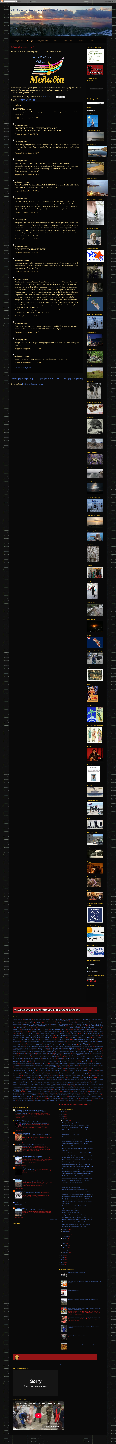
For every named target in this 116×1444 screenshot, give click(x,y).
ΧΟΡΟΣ (29, 1098)
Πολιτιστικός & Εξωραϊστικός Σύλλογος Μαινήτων (29, 1144)
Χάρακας (94, 1096)
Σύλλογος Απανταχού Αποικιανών (53, 1079)
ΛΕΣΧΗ (78, 1055)
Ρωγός (73, 1075)
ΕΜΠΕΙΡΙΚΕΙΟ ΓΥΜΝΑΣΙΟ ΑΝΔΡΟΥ (29, 1039)
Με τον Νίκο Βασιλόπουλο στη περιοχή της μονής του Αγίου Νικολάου (84, 1326)
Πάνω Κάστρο (80, 1068)
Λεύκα (33, 1056)
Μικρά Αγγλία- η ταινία (71, 1058)
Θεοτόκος (94, 1044)
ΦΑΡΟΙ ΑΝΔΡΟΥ (94, 1093)
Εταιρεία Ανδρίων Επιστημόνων (51, 1043)
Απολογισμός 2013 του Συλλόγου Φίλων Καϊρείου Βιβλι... (77, 1153)
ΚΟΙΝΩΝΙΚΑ (91, 1051)
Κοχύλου (50, 1053)
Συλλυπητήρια (19, 1204)
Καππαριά (43, 1050)
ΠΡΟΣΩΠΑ (16, 1075)
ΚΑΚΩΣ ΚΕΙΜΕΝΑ (69, 1048)
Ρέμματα (62, 1075)
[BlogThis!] (59, 97)
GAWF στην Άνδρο (29, 1100)
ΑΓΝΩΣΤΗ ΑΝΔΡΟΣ (62, 1021)
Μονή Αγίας (46, 1060)
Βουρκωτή (81, 1029)
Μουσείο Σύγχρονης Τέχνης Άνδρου (69, 1062)
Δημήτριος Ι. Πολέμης (64, 1033)
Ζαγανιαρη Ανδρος (20, 1168)
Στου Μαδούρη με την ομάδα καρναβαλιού (73, 1157)
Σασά (82, 1075)
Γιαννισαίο (64, 1031)
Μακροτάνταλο (17, 1058)
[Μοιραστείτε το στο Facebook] (62, 97)
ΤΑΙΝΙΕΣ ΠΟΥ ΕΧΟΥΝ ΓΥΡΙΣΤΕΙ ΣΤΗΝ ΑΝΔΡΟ (37, 1091)
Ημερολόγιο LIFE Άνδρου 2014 (70, 1134)
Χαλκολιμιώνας (86, 1096)
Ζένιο (15, 1044)
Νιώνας (76, 1065)
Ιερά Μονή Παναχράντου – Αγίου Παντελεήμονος (29, 1110)
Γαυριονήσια (34, 1031)
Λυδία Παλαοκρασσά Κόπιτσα (86, 1056)
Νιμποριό (71, 1065)
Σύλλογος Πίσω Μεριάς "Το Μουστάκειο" (80, 1084)
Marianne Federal (82, 1100)
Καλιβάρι (97, 1048)
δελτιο (16, 1033)
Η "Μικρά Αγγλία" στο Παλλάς (70, 1212)
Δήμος (84, 1033)
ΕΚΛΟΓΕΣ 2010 (97, 1037)
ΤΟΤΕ (98, 1091)
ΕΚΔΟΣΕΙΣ (61, 1037)
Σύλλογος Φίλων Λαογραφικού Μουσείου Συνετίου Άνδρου (88, 1086)
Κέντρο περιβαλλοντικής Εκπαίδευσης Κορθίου (41, 1051)
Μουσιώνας (22, 1063)
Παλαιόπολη (91, 1067)
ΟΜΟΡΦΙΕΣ (30, 100)
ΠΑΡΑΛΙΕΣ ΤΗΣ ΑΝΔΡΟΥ (20, 1070)
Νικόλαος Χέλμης (39, 1065)
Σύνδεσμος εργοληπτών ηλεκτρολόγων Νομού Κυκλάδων (51, 1087)
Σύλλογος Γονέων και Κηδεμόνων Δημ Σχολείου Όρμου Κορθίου (77, 1079)
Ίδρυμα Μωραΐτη (19, 1048)
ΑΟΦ (70, 1026)
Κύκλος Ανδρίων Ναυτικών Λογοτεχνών (81, 1053)
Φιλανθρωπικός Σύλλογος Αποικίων (34, 1094)
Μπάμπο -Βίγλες (29, 1063)
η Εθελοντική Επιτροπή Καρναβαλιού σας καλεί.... (75, 1127)
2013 (62, 1119)
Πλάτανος (22, 1073)
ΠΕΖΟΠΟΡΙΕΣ (70, 1070)
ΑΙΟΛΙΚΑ (39, 1022)
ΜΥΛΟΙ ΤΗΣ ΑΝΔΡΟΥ (61, 1063)
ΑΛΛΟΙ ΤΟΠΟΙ (81, 1022)
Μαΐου (64, 1243)
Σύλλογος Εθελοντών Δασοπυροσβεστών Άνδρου (28, 1156)
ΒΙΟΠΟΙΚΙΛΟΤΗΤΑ (55, 1029)
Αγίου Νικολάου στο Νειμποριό (70, 1210)
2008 (62, 1264)
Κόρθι (15, 1053)
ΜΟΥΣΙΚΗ (84, 1062)
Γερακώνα (40, 1031)
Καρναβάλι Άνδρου (55, 1050)
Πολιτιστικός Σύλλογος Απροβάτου (56, 1073)
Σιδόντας (92, 1075)
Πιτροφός (85, 1072)
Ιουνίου (65, 1241)
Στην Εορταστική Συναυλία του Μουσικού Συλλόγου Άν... (77, 1159)
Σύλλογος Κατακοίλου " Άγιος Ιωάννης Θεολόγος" (78, 1081)
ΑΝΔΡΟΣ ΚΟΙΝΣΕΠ (96, 1024)
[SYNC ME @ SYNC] (92, 971)
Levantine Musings (20, 1208)
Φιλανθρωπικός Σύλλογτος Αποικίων (78, 1094)
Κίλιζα (56, 1051)
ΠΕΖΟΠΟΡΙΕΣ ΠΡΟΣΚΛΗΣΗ (82, 1070)
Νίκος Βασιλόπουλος (63, 1065)
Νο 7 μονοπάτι (95, 1065)
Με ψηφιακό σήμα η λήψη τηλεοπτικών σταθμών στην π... (77, 1173)
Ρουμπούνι (68, 1075)
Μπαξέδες (37, 1063)
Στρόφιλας (69, 1077)
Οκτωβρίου (66, 1231)
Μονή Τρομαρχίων (98, 1060)
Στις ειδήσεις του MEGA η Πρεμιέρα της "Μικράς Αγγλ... (77, 1217)
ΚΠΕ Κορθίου (58, 1053)
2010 (62, 1260)
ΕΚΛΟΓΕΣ (87, 1037)
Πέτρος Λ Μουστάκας (62, 1072)
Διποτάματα (74, 1035)
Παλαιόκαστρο (83, 1067)
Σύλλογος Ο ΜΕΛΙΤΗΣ (62, 1084)
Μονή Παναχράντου (85, 1060)
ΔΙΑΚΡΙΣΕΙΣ (28, 1035)
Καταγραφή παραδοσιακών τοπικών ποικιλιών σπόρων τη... (78, 1219)
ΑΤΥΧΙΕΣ (16, 1029)
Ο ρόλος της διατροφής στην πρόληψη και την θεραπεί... (77, 1201)
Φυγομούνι (49, 1096)
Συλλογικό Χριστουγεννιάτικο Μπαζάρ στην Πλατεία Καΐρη (78, 1185)
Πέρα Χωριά (94, 1070)
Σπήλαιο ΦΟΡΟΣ (26, 1077)
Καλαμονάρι (89, 1048)
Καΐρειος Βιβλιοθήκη (44, 1048)
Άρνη (34, 1028)
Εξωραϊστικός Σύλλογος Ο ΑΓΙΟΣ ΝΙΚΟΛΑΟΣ (32, 1041)
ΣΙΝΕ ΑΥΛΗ (100, 1075)
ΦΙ (23, 1094)
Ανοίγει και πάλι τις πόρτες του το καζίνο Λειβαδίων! (76, 1139)
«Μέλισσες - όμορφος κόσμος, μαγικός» (72, 1182)
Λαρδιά (50, 1055)
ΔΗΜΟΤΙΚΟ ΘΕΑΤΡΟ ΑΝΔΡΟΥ (95, 1033)
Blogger (60, 1364)
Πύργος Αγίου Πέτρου (33, 1075)
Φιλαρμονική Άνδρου (95, 1094)
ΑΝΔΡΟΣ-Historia (20, 1191)
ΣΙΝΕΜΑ (17, 1077)
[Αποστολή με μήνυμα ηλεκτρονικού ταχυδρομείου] (57, 97)
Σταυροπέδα (35, 1077)
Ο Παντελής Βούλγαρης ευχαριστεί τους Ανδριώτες (76, 1224)
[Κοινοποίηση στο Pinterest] (64, 97)
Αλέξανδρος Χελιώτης (66, 1022)
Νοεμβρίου (66, 1229)
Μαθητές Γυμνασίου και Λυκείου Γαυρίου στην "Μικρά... (77, 1176)
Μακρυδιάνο (27, 1058)
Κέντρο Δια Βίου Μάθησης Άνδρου (20, 1051)
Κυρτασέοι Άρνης (22, 1055)
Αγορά (73, 1021)
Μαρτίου (65, 1248)
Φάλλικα (52, 1093)
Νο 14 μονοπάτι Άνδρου (85, 1065)
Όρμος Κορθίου (74, 1067)
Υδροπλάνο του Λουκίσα (32, 1093)
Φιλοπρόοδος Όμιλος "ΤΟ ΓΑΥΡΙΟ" (22, 1096)
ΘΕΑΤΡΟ (73, 1045)
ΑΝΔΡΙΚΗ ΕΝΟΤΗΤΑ (55, 1024)
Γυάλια (101, 1031)
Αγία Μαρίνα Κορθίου (44, 1019)
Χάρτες (99, 1096)
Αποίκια (82, 1026)
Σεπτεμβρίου (66, 1234)
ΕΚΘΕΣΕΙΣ (72, 1037)
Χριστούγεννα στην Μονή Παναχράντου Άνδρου (75, 1143)
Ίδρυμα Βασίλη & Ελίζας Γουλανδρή (55, 1046)
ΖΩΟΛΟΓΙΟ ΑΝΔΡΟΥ (28, 1044)
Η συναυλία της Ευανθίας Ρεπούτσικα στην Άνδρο (75, 1125)
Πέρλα (43, 1072)
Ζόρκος (20, 1044)
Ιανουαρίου (66, 1252)
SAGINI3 (17, 1179)
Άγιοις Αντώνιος (86, 1019)
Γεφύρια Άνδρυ (47, 1031)
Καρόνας (67, 1050)
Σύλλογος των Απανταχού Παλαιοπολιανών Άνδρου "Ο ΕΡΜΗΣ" (34, 1086)
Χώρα (40, 1098)
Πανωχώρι (87, 1068)
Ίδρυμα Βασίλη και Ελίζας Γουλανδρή (73, 1046)
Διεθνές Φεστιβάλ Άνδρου (63, 1035)
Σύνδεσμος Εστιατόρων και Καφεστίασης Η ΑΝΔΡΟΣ (78, 1087)
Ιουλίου (65, 1238)
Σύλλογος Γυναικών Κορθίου (27, 1081)
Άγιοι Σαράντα (78, 1019)
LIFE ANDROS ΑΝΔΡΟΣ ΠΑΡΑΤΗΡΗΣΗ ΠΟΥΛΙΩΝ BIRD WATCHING (51, 1100)
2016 (62, 1112)
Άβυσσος (15, 1019)
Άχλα (34, 1029)
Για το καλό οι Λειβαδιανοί (69, 1132)
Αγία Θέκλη (35, 1019)
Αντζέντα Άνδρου (43, 41)
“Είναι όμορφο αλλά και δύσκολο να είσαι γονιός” (75, 1192)
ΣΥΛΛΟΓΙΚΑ (88, 1077)
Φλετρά (36, 1096)
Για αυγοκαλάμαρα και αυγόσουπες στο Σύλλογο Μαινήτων (84, 1344)
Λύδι (77, 1056)
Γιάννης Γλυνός (56, 1031)
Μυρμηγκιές (72, 1063)
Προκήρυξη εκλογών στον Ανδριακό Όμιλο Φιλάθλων (76, 1199)
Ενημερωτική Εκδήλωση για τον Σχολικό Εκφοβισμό (76, 1180)
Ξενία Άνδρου (23, 1067)
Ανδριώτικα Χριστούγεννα (81, 1024)
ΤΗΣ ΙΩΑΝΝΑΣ (67, 1091)
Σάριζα (78, 1075)
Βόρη (68, 1029)
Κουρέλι (44, 1053)
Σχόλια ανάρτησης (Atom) (32, 384)
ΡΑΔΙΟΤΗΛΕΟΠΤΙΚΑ (44, 1075)
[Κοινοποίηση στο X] (61, 97)
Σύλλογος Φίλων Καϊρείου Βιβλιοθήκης (61, 1086)
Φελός (19, 1094)
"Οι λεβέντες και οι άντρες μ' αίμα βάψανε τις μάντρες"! (36, 1134)
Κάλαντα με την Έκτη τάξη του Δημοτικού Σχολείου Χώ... (77, 1148)
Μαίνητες (97, 1056)
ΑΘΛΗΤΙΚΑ (29, 1022)
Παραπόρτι (32, 1070)
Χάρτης (56, 41)
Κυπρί (14, 1055)
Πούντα (100, 1073)
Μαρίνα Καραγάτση (36, 1058)
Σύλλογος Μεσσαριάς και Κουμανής (83, 1082)
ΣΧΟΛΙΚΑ (57, 1089)
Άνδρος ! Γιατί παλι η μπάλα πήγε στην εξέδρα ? (34, 1181)
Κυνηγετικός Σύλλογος (97, 1053)
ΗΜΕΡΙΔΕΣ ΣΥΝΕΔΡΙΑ (42, 1045)
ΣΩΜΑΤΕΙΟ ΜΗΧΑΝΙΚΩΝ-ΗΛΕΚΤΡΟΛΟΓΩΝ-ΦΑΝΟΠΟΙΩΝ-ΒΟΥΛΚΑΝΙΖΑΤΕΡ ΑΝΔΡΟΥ (81, 1089)
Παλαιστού (99, 1067)
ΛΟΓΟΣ (60, 1056)
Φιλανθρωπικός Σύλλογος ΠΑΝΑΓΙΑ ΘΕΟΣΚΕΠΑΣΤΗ (56, 1094)
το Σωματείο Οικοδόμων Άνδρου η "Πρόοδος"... (74, 1215)
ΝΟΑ (101, 1065)
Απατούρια (75, 1026)
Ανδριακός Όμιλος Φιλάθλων (42, 1024)
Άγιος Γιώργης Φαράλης (97, 1019)
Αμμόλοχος (91, 1022)
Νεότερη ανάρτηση (22, 378)
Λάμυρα (43, 1055)
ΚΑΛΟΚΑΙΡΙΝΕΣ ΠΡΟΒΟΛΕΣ (22, 1050)
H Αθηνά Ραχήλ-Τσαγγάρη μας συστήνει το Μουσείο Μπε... (77, 1196)
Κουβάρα (28, 1053)
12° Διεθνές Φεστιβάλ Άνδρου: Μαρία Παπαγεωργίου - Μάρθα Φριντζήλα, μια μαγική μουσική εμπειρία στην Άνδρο (35, 1123)
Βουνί (74, 1029)
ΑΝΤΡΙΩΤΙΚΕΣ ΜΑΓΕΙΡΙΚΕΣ (36, 1026)
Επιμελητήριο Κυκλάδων (82, 1041)
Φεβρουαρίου (66, 1250)
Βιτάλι (64, 1029)
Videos (92, 41)
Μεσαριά (52, 1058)
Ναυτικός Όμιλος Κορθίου (95, 1063)
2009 (62, 1262)
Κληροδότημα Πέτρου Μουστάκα (67, 1051)
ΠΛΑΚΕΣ (98, 1072)
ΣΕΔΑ (87, 1075)
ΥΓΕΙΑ (23, 1093)
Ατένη (99, 1028)
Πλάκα (92, 1072)
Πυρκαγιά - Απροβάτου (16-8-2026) (31, 1157)
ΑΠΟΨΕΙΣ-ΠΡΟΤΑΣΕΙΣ (95, 1026)
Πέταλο (48, 1072)
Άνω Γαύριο (51, 1026)
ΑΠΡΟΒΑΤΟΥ (19, 1027)
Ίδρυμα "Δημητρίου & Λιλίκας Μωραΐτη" (36, 1046)
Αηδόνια (22, 1022)
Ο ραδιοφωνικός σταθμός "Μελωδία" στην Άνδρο (75, 1208)
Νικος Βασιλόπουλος (49, 1065)
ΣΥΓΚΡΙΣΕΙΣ (76, 1077)
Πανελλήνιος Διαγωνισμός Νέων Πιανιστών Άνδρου (25, 1068)
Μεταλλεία (59, 1058)
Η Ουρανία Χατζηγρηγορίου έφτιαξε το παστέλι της (76, 1130)
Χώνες (35, 1098)
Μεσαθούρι (45, 1058)
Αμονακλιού (99, 1022)
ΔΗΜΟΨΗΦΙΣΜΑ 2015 (18, 1035)
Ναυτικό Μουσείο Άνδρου (81, 1063)
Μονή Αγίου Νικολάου (37, 1060)
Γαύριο (25, 1031)
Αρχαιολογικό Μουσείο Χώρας (61, 1027)
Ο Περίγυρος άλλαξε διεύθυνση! (76, 1272)
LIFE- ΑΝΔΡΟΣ (72, 1100)
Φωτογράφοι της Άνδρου (75, 1096)
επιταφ (16, 1043)
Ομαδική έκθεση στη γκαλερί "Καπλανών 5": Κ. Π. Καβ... (77, 1178)
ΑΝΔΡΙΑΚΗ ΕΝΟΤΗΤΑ (28, 1024)
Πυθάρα (25, 1075)
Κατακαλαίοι (73, 1050)
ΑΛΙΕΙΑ (74, 1022)
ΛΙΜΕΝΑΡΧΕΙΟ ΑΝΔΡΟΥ (50, 1056)
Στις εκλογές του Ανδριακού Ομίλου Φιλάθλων (74, 1169)
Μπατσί (45, 1063)
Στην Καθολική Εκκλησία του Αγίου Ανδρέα (73, 1222)
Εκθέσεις (81, 1037)
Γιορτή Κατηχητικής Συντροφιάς (71, 1162)
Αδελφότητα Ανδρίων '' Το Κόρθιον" (84, 1021)
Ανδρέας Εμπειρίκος (17, 1024)
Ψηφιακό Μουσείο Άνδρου (54, 1098)
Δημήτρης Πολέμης (54, 1033)
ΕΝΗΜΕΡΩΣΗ (63, 1039)
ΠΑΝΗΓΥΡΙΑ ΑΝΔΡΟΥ (56, 1068)
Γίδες (70, 1031)
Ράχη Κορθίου (56, 1075)
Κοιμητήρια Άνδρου (81, 1051)
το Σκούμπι (92, 1091)
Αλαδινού (52, 1022)
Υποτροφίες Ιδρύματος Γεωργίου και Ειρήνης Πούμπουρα (77, 1155)
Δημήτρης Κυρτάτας (44, 1033)
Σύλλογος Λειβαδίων (56, 1082)
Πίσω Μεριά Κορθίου (74, 1072)
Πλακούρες (15, 1073)
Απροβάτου (27, 1028)
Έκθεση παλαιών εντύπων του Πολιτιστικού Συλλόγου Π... (77, 1171)
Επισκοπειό (100, 1041)
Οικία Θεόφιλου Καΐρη (42, 1067)
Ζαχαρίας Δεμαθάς (99, 1043)
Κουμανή (39, 1053)
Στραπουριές (60, 1077)
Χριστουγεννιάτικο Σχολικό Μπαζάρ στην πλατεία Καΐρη (77, 1166)
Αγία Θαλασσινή (27, 1019)
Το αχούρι (65, 1150)
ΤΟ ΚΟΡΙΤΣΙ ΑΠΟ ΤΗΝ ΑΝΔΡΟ (80, 1091)
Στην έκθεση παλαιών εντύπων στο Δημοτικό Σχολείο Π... (77, 1141)
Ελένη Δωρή (15, 1039)
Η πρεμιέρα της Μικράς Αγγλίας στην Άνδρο (74, 1226)
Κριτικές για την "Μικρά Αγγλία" (77, 1335)
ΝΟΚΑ (17, 1067)
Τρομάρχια (16, 1093)
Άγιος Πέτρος (50, 1021)
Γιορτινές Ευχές (66, 1136)
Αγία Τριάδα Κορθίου (56, 1019)
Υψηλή (41, 1093)
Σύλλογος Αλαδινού (40, 1079)
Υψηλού (46, 1093)
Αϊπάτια (46, 1022)
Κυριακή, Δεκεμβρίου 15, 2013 (27, 332)
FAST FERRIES (20, 1100)
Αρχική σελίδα (18, 41)
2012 (62, 1255)
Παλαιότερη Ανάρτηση (70, 378)
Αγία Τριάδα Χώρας (69, 1019)
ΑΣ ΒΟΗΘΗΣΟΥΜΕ (88, 1028)
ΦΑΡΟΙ (87, 1093)
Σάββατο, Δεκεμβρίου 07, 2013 (27, 118)
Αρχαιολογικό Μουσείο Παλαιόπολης (46, 1027)
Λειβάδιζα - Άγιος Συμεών (69, 1055)
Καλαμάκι (82, 1048)
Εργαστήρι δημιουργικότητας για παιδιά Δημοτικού (76, 1164)
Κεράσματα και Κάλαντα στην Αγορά (72, 1146)
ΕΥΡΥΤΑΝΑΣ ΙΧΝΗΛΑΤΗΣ (22, 1133)
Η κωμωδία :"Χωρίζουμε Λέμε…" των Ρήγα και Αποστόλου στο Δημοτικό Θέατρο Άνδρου (84, 1308)
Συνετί (50, 1089)
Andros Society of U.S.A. (85, 1098)
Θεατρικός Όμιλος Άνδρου (60, 1045)
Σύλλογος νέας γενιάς (51, 1084)
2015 (62, 1114)
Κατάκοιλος (83, 1050)
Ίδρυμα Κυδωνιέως (99, 1046)
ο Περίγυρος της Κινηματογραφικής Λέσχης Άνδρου (37, 10)
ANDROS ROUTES (73, 1098)
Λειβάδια (57, 1055)
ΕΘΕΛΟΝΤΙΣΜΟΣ (91, 1035)
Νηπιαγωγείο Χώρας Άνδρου (27, 1065)
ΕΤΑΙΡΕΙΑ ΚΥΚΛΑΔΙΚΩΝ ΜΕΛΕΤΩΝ (69, 1043)
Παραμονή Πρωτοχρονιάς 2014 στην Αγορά (73, 1123)
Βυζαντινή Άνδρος (17, 1031)
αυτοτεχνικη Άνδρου (26, 1029)
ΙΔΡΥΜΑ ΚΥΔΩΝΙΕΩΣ (88, 1046)
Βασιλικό (46, 1029)
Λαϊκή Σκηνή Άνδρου (33, 1055)
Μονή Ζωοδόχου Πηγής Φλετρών (70, 1060)
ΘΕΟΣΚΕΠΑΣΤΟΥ (84, 1045)
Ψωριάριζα (64, 1098)
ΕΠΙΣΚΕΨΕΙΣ (92, 1041)
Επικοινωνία (81, 41)
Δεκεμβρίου (66, 1121)
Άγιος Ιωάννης (16, 1021)
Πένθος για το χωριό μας (28, 1169)
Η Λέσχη (30, 41)
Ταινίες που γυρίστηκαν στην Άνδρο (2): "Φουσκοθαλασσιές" (84, 1317)
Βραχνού (89, 1029)
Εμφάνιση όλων (53, 1219)
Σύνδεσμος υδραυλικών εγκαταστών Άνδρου (36, 1089)
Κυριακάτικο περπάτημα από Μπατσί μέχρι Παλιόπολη (83, 1299)
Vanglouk (89, 1100)
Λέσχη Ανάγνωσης (89, 1055)
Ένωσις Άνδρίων (16, 1041)
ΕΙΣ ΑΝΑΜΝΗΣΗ (24, 1037)
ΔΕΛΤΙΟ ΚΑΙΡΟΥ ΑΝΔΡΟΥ (28, 1033)
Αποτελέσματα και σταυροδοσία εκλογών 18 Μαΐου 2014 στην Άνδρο (84, 1281)
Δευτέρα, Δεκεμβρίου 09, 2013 (27, 212)
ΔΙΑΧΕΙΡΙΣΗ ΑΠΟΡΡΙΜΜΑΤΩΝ (42, 1035)
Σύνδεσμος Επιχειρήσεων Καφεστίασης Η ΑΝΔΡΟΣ (24, 1087)
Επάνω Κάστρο (71, 1041)
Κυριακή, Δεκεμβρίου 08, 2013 (27, 153)
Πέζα (64, 1070)
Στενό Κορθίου (51, 1077)
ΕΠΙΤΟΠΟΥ (23, 1043)
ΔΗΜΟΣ (22, 100)
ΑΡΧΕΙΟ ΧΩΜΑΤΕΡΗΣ (75, 1027)
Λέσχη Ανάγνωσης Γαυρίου (24, 1056)
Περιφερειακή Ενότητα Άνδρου (31, 1072)
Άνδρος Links (67, 41)
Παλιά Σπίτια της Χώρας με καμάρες (31, 1192)
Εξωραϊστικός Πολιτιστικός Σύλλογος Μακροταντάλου (54, 1041)
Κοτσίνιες (22, 1053)
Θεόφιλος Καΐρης (21, 1046)
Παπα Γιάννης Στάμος (97, 1068)
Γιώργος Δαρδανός (77, 1031)
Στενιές (43, 1077)
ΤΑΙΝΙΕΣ (17, 1091)
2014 (62, 1116)
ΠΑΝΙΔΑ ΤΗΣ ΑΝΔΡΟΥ (70, 1068)
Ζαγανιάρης (82, 1043)
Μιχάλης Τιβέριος (27, 1060)
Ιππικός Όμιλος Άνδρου (30, 1048)
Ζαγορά (90, 1043)
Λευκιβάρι (40, 1056)
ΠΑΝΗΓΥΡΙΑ (44, 1068)
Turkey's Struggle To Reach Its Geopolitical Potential (33, 1209)
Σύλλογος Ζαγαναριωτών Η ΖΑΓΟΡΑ (44, 1081)
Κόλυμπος (99, 1051)
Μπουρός (52, 1063)
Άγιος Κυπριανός (25, 1021)
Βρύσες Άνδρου (97, 1029)
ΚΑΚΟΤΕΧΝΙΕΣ (57, 1048)
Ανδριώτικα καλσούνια (67, 1024)
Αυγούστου (66, 1236)
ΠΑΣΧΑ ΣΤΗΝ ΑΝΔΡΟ (52, 1070)
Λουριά (72, 1056)
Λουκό (67, 1056)
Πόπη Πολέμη (94, 1073)
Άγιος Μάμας (33, 1021)
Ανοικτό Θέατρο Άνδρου (19, 1026)
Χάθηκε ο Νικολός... (73, 1290)
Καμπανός (37, 1050)
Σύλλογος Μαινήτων (68, 1082)
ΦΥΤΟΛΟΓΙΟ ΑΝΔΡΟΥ (60, 1096)
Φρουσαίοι (42, 1096)
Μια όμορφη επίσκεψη (27, 1146)
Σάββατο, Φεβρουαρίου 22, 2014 (28, 348)
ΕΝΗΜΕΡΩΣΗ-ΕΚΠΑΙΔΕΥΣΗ (86, 1039)
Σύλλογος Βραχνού (20, 1202)
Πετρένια (54, 1072)
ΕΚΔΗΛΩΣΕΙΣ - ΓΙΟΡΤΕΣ (42, 1037)
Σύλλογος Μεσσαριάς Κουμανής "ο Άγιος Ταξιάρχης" (31, 1084)
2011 (62, 1257)
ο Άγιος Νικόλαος (32, 1067)
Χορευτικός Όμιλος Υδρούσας (19, 1098)
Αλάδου (58, 1022)
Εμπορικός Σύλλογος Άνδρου (48, 1039)
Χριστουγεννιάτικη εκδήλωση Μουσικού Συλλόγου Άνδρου (78, 1205)
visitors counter (91, 964)
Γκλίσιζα (96, 1031)
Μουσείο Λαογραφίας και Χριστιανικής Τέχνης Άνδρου (44, 1061)
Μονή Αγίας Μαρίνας (55, 1060)
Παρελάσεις (40, 1070)
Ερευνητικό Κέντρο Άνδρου (35, 1043)
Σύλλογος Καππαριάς (59, 1081)
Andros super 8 (96, 1098)
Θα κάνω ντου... (66, 1203)
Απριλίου (65, 1245)
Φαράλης (82, 1093)
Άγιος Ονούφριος (41, 1021)
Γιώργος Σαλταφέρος (87, 1031)
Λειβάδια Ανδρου (20, 1120)
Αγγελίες (20, 1019)
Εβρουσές (81, 1035)
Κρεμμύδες (67, 1053)
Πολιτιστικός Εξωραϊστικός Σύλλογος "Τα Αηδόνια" (37, 1073)
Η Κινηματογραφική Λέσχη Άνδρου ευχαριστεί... (75, 1189)
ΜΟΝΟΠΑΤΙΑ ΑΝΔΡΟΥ (20, 1062)
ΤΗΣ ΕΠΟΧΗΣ (55, 1091)
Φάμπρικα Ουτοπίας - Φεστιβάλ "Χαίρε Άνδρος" (68, 1093)
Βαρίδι (40, 1029)
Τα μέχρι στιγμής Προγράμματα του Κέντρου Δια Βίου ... (77, 1194)
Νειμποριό (16, 1065)
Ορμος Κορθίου (64, 1067)
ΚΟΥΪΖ (33, 1053)
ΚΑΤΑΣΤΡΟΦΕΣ (94, 1050)
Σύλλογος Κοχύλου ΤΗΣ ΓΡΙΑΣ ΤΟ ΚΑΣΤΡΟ (39, 1082)
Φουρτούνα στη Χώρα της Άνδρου (71, 1187)
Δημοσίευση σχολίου (23, 367)
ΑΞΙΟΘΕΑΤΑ (62, 1026)
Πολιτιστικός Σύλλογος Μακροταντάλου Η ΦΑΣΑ (77, 1073)
